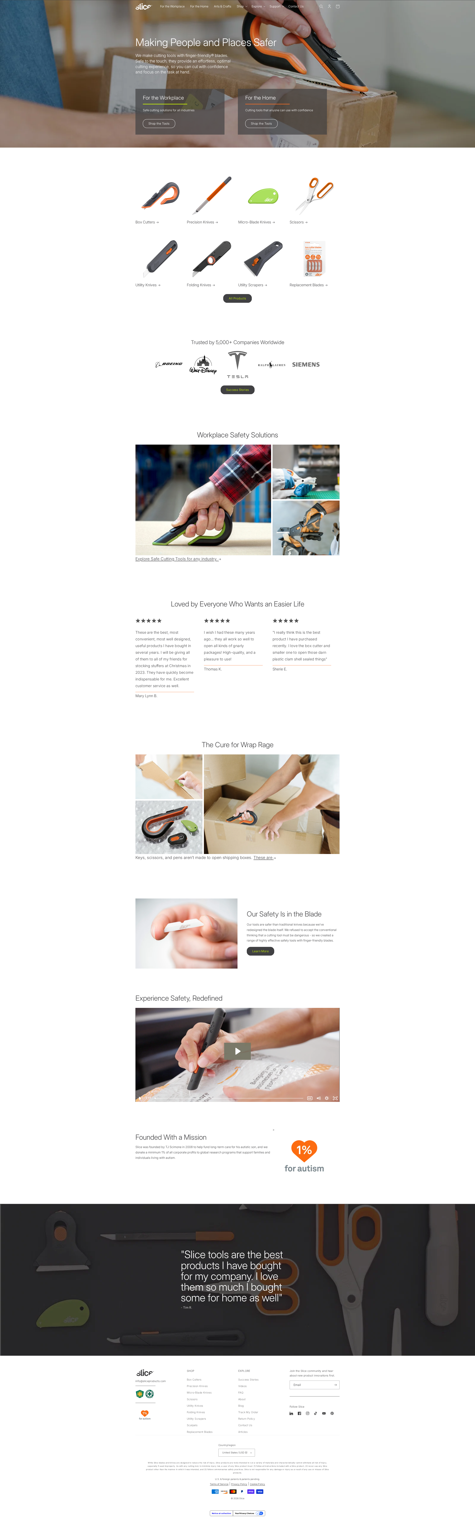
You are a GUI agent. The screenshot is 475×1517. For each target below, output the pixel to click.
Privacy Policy (239, 1484)
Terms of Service (219, 1484)
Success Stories (237, 390)
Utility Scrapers (250, 285)
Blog (241, 1405)
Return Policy (246, 1418)
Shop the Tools (159, 123)
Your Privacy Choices (244, 1513)
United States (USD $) (235, 1452)
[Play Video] (139, 1098)
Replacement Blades (307, 285)
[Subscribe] (335, 1385)
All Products (237, 298)
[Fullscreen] (335, 1098)
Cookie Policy (257, 1484)
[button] (241, 6)
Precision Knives (200, 222)
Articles (243, 1431)
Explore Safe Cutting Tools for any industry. (176, 558)
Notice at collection (221, 1513)
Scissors (297, 222)
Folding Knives (199, 285)
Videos (242, 1386)
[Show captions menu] (310, 1098)
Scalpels (192, 1425)
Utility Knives (146, 285)
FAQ (240, 1392)
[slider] (229, 1098)
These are (262, 857)
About (241, 1399)
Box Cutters (145, 222)
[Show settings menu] (326, 1098)
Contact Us (245, 1425)
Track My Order (248, 1412)
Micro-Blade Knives (254, 222)
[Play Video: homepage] (237, 1051)
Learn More (260, 951)
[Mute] (318, 1098)
